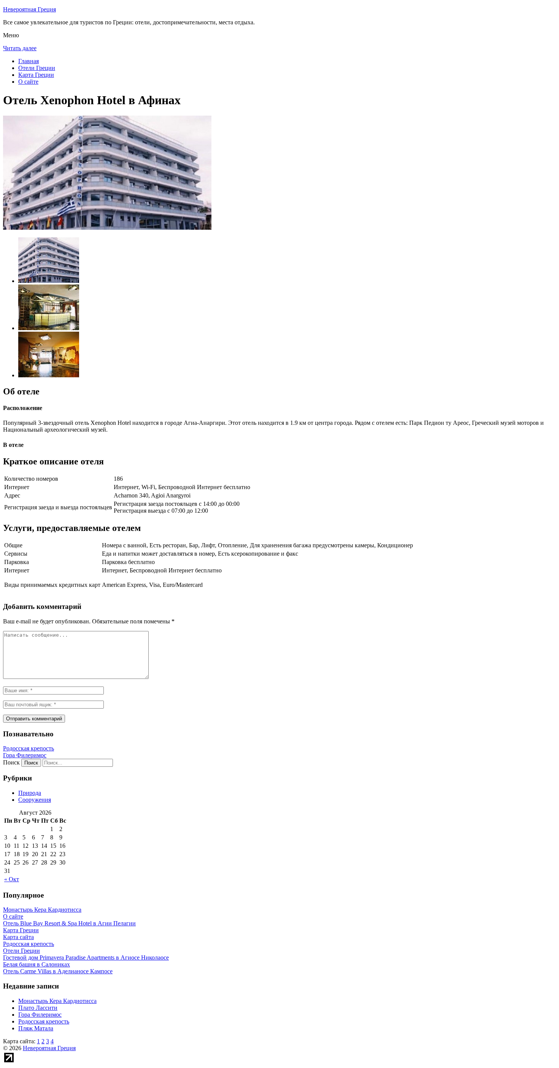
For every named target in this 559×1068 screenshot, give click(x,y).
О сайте (28, 81)
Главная (28, 61)
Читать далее (20, 48)
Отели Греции (36, 68)
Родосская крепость (28, 748)
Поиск (11, 762)
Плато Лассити (37, 1007)
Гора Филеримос (24, 755)
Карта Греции (36, 75)
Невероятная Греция (29, 9)
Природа (29, 793)
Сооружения (34, 799)
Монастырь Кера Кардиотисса (57, 1001)
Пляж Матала (35, 1028)
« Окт (11, 879)
